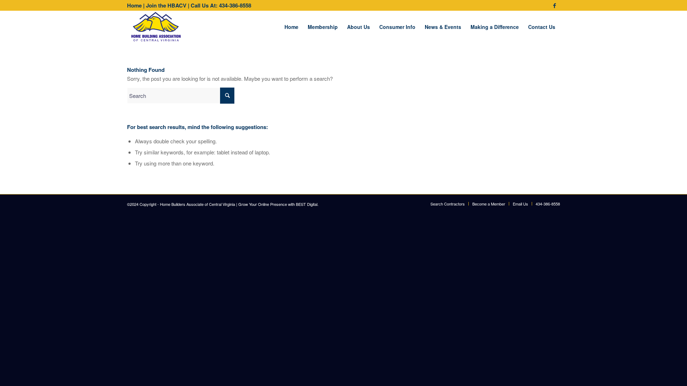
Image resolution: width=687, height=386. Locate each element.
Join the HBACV (166, 5)
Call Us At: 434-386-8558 (221, 5)
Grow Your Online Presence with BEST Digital (277, 204)
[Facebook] (554, 5)
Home (134, 5)
